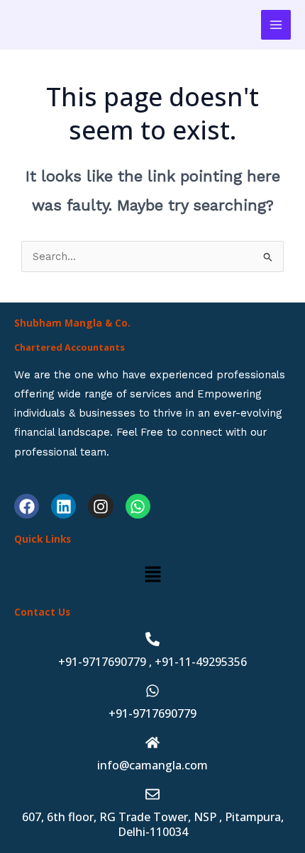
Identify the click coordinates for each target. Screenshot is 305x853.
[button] (152, 575)
